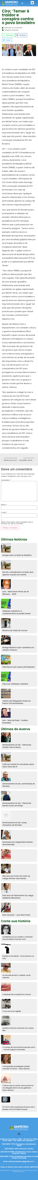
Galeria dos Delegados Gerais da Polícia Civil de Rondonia (16, 702)
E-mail (4, 512)
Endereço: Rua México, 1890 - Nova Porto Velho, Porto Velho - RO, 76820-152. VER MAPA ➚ (19, 1140)
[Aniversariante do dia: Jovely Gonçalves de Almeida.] (6, 815)
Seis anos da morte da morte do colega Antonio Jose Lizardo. (16, 877)
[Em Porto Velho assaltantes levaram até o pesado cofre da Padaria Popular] (6, 1099)
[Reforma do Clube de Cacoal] (6, 623)
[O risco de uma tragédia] (6, 1004)
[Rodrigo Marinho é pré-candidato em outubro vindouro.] (6, 640)
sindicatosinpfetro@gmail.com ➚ (21, 1161)
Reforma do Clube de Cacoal (14, 630)
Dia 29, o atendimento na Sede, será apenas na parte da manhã (17, 573)
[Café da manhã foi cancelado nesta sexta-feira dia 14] (6, 757)
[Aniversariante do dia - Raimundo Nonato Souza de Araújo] (6, 796)
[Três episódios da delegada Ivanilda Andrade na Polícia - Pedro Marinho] (6, 1059)
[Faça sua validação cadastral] (6, 676)
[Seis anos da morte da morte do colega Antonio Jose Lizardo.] (6, 868)
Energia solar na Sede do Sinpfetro (17, 555)
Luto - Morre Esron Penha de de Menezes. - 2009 (15, 592)
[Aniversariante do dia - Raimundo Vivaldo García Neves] (6, 737)
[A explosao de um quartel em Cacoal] (6, 987)
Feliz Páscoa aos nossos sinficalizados (18, 667)
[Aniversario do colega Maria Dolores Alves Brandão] (6, 834)
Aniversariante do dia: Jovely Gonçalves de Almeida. (14, 823)
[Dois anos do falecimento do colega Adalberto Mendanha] (6, 888)
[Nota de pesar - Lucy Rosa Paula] (6, 907)
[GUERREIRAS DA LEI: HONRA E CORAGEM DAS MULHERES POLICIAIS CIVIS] (6, 929)
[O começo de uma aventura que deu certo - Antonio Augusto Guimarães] (6, 1040)
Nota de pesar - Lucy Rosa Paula (16, 915)
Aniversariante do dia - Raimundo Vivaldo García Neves (16, 746)
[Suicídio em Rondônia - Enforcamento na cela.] (6, 948)
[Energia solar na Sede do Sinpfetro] (6, 548)
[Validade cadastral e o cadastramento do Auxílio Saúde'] (6, 603)
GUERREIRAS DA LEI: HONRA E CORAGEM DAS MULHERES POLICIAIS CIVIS (17, 938)
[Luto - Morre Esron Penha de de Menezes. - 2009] (6, 584)
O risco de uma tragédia (11, 1011)
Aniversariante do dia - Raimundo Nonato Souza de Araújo (16, 804)
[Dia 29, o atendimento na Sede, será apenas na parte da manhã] (6, 565)
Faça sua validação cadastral (15, 684)
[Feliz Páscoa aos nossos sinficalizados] (6, 659)
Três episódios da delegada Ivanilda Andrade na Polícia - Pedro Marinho (16, 1067)
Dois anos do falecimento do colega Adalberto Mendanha (17, 896)
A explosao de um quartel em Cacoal (16, 994)
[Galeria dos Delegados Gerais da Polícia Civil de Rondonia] (6, 693)
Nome (4, 504)
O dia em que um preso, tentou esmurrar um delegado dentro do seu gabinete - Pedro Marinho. (18, 1087)
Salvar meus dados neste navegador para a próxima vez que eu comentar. (17, 522)
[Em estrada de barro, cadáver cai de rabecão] (6, 968)
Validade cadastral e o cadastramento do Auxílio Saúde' (16, 612)
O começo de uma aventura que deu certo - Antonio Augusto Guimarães (18, 1048)
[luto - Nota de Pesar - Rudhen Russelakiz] (6, 713)
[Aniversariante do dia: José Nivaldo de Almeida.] (6, 776)
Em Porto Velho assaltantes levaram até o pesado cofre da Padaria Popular (18, 1108)
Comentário (6, 480)
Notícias (15, 30)
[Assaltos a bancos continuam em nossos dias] (6, 1020)
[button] (32, 2)
